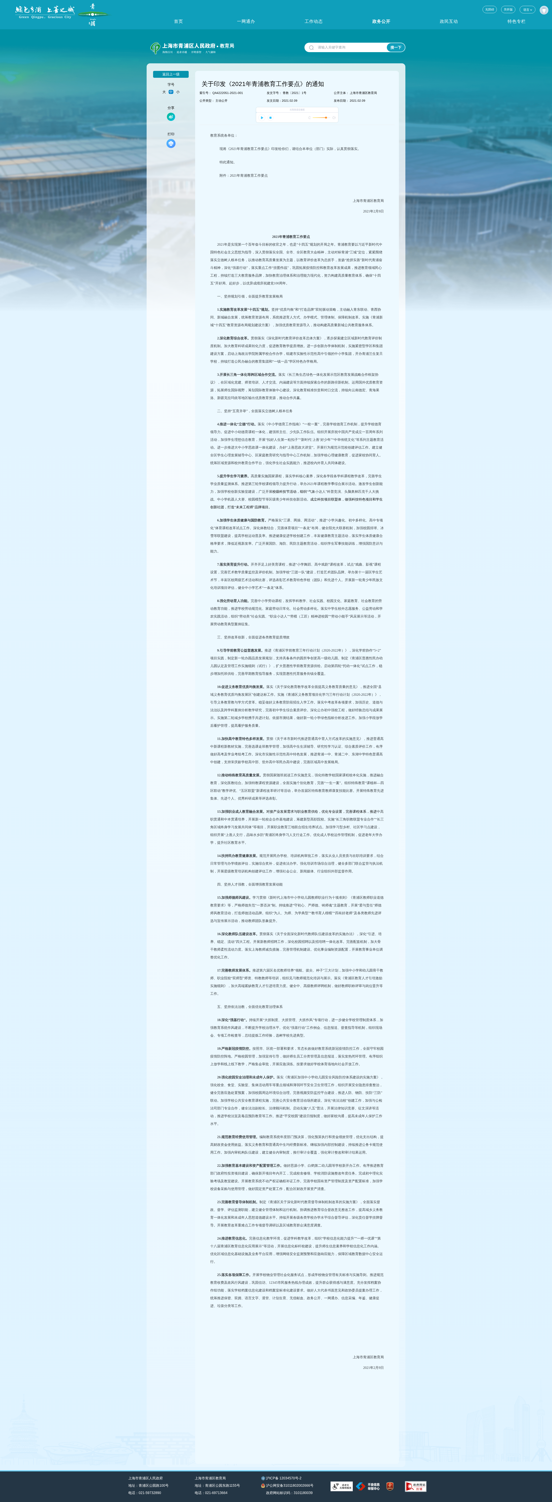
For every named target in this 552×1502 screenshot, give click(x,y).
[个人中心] (544, 10)
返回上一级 (171, 74)
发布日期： (341, 100)
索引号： (205, 93)
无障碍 (489, 9)
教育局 (227, 45)
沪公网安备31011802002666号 (290, 1485)
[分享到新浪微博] (171, 117)
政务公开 (381, 21)
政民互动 (449, 21)
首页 (178, 21)
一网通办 (246, 21)
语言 (526, 9)
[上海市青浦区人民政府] (63, 14)
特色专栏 (517, 21)
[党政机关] (390, 1486)
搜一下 (395, 47)
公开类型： (207, 100)
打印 (171, 134)
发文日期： (274, 100)
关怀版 (508, 9)
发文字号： (274, 93)
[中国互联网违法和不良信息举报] (368, 1486)
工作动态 (314, 21)
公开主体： (341, 93)
